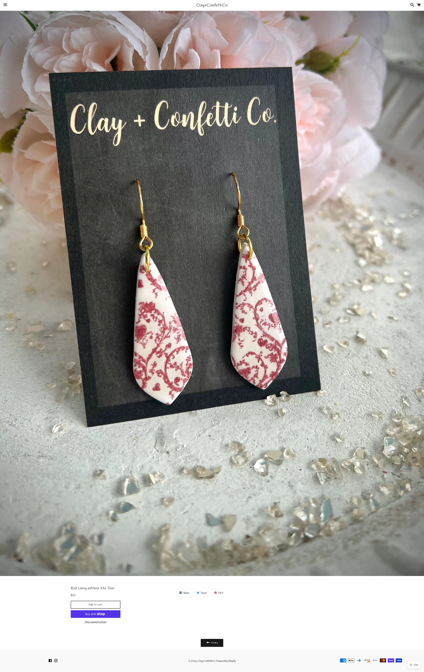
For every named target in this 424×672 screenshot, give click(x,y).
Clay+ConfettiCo (212, 5)
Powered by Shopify (226, 661)
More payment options (95, 622)
